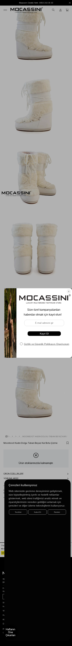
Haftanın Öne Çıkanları (10, 632)
